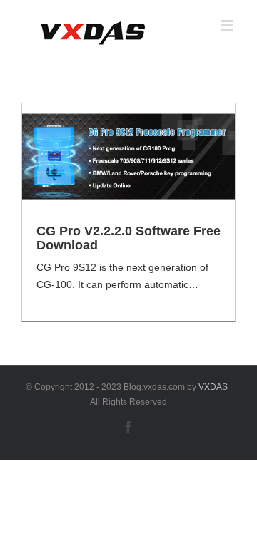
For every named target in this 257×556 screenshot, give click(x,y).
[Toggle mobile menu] (228, 25)
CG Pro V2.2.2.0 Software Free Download (128, 238)
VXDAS (213, 387)
